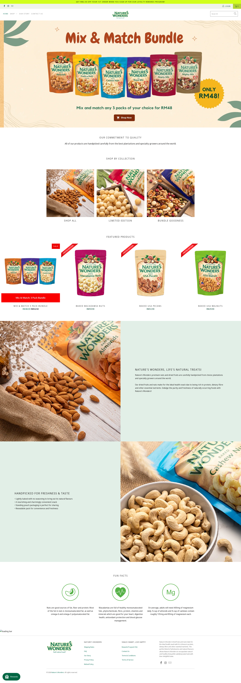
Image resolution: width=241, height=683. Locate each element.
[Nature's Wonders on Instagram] (8, 6)
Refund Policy (89, 664)
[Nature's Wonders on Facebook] (4, 6)
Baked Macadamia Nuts (90, 273)
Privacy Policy (89, 660)
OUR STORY (24, 14)
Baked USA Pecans (150, 273)
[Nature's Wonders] (120, 14)
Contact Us (125, 651)
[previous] (7, 277)
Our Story (87, 656)
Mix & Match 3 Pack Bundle (30, 273)
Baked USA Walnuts (210, 273)
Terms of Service (127, 660)
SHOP (12, 14)
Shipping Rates (89, 647)
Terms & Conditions (129, 656)
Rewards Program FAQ (129, 647)
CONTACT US (37, 14)
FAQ (85, 651)
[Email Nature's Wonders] (12, 6)
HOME (5, 14)
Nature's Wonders (57, 672)
